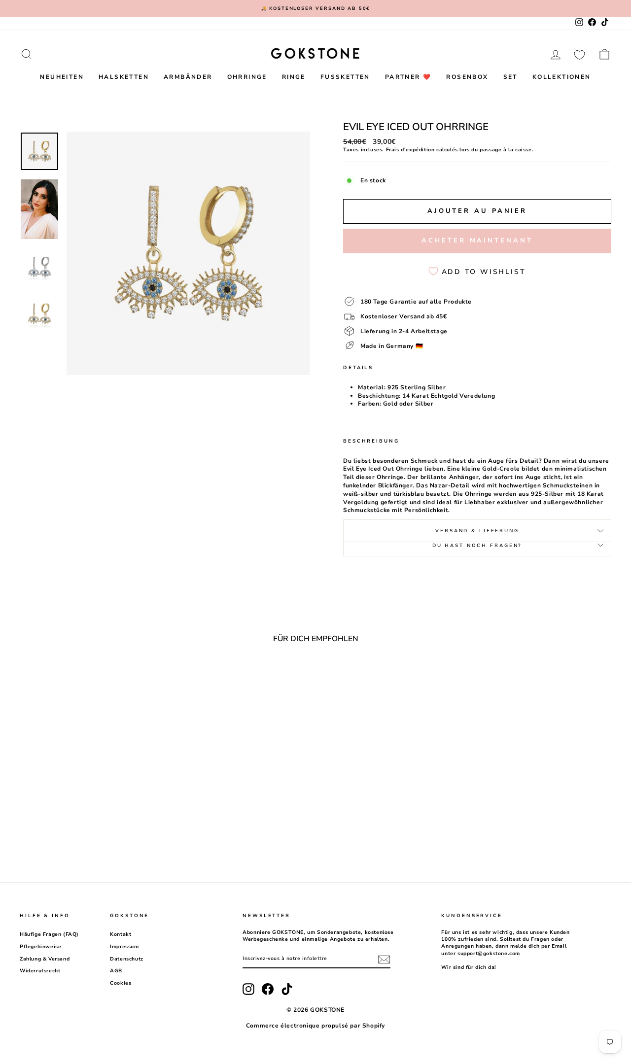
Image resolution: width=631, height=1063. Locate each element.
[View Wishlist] (579, 54)
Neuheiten (62, 77)
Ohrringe (247, 77)
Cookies (120, 983)
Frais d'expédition (410, 149)
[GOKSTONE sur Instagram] (248, 989)
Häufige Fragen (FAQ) (49, 934)
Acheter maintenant (476, 240)
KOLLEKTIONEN (561, 77)
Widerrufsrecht (40, 970)
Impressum (124, 946)
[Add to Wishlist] (149, 678)
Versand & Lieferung (477, 530)
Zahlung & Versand (45, 959)
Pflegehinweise (40, 946)
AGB (116, 970)
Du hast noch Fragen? (477, 545)
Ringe (294, 77)
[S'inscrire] (384, 959)
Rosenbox (467, 77)
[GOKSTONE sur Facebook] (268, 989)
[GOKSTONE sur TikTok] (287, 989)
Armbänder (188, 77)
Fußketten (345, 77)
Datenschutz (126, 959)
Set (510, 77)
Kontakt (120, 934)
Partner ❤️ (408, 77)
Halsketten (124, 77)
